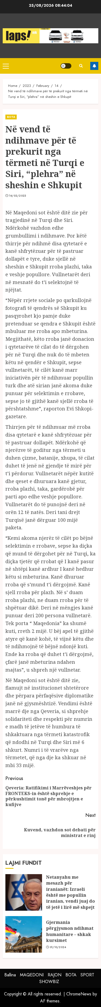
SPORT (87, 975)
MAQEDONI (32, 975)
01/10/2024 (58, 947)
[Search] (81, 66)
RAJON (54, 975)
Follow (94, 66)
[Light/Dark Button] (66, 66)
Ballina (10, 975)
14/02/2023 (17, 196)
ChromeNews (78, 994)
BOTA (11, 117)
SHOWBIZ (49, 981)
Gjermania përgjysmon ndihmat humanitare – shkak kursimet (69, 931)
